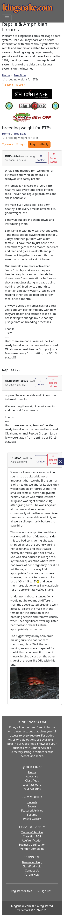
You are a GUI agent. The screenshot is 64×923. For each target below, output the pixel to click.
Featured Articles (32, 810)
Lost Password (32, 784)
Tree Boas (20, 75)
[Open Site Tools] (61, 461)
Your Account (32, 789)
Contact (41, 160)
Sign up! (45, 891)
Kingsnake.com (21, 906)
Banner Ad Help (32, 862)
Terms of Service (32, 832)
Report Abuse (54, 159)
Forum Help (32, 874)
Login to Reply (39, 144)
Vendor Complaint (32, 849)
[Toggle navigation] (7, 17)
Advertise (32, 776)
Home (6, 75)
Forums (32, 814)
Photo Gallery (32, 819)
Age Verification (32, 840)
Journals (32, 802)
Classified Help (32, 866)
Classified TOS (32, 836)
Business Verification (32, 844)
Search (8, 84)
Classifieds (32, 780)
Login (21, 84)
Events (32, 806)
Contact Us (32, 870)
